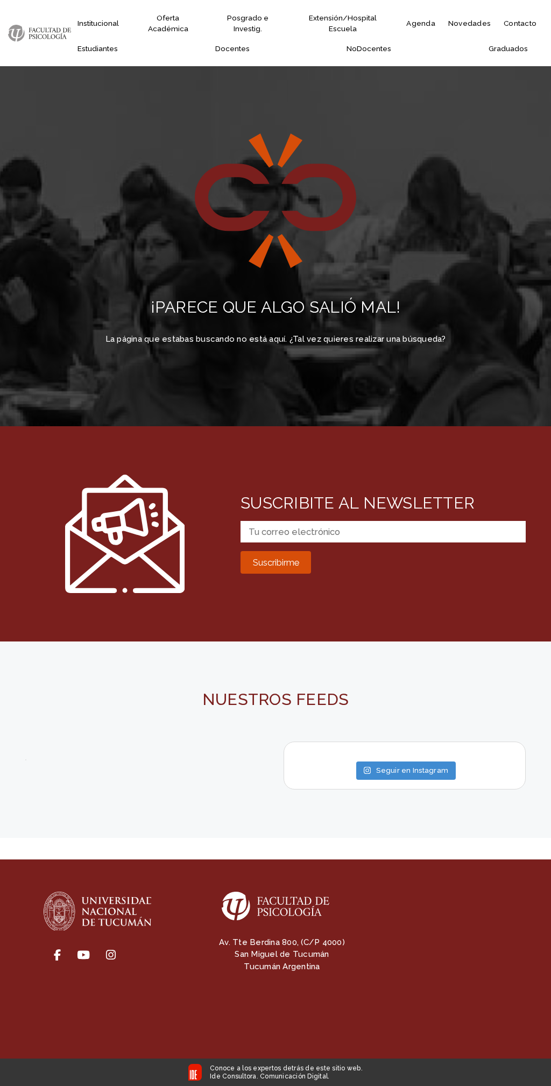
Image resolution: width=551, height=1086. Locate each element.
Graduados (508, 48)
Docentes (232, 48)
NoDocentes (369, 48)
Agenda (420, 23)
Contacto (520, 23)
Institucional (98, 23)
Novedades (469, 23)
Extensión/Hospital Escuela (343, 23)
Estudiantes (97, 48)
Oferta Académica (168, 23)
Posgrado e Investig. (248, 23)
